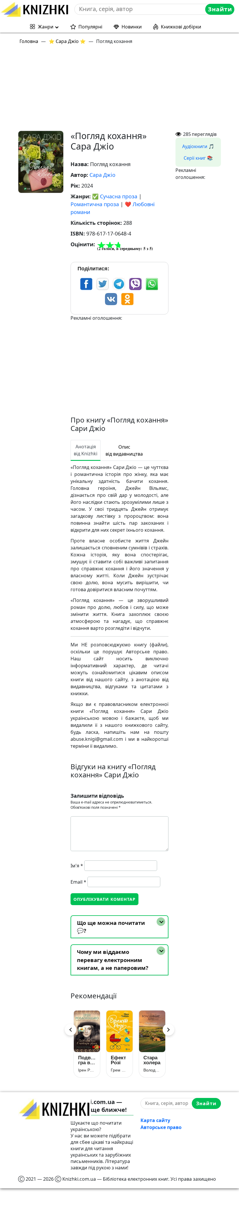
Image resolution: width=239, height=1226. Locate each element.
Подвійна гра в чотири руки (87, 1060)
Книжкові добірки (181, 27)
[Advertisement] (123, 90)
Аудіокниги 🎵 (198, 146)
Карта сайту (155, 1120)
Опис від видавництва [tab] (124, 450)
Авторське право (161, 1127)
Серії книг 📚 (198, 158)
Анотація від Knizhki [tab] (85, 450)
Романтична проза (95, 204)
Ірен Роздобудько (87, 1070)
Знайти (220, 9)
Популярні (90, 27)
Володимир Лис (152, 1070)
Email (78, 882)
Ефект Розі (118, 1060)
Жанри (45, 27)
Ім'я (77, 865)
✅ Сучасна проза (114, 196)
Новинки (132, 27)
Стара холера (151, 1060)
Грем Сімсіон (119, 1070)
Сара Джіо (102, 174)
